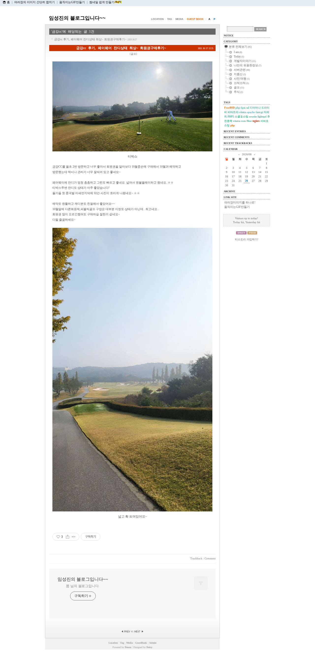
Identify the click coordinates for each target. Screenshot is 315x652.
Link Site (230, 197)
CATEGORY (231, 41)
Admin (153, 642)
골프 (133, 53)
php (232, 125)
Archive (229, 191)
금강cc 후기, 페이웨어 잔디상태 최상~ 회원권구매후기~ (95, 39)
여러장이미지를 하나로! (239, 202)
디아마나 (255, 107)
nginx (256, 121)
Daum (128, 647)
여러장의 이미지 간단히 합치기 (34, 2)
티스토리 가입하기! (246, 239)
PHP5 (231, 116)
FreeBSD (229, 107)
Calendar (230, 149)
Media (179, 19)
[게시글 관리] (74, 536)
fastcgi (259, 112)
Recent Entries (235, 131)
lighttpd (262, 116)
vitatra (242, 112)
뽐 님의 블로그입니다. (83, 586)
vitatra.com (239, 120)
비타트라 (233, 112)
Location (157, 19)
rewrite (253, 116)
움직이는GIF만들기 (72, 2)
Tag (169, 19)
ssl (247, 107)
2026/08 (247, 154)
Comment (210, 558)
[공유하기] (67, 536)
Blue (249, 120)
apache (251, 112)
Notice (229, 35)
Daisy (149, 647)
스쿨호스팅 (241, 116)
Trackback (196, 558)
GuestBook (141, 642)
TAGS (227, 102)
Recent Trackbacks (238, 143)
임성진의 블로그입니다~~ (77, 18)
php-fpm (241, 107)
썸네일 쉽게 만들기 (101, 2)
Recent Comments (237, 137)
